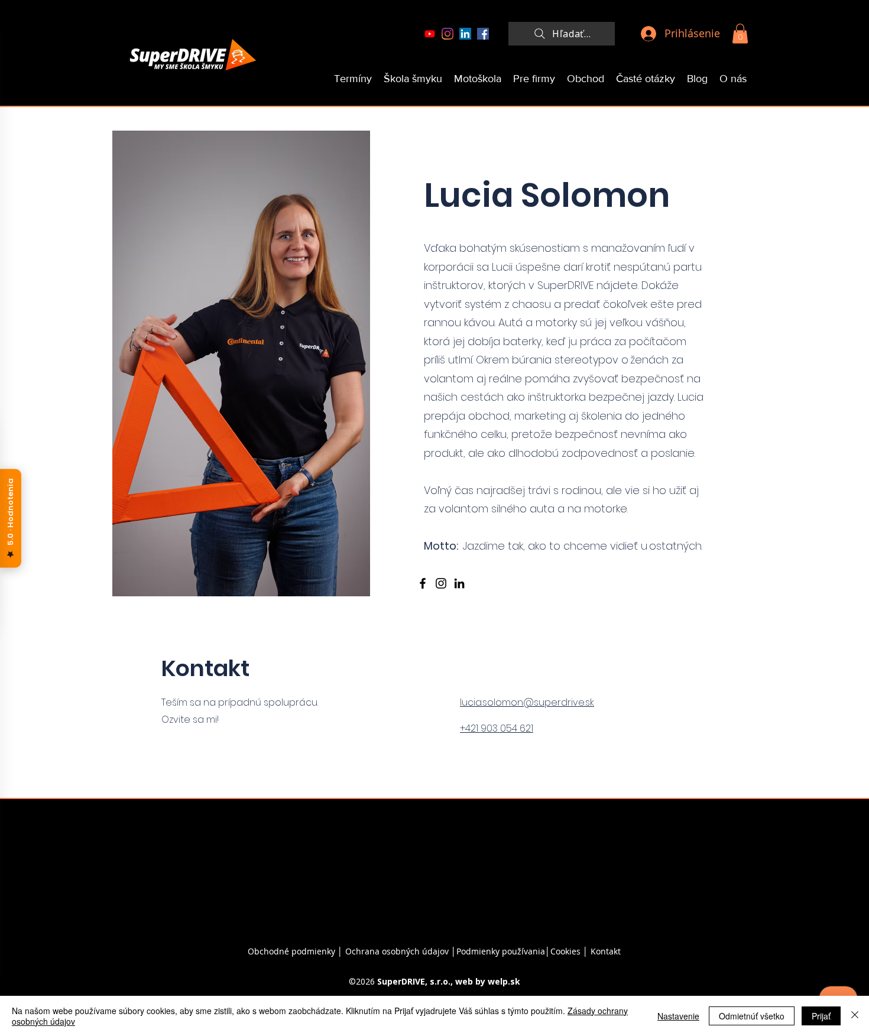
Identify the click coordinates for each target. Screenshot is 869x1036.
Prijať (821, 1016)
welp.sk (504, 981)
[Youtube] (430, 34)
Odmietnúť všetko (751, 1016)
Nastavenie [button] (678, 1016)
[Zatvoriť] (855, 1016)
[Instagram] (447, 34)
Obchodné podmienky (291, 951)
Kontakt (606, 951)
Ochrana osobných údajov (397, 951)
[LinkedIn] (465, 34)
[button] (740, 33)
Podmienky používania (500, 951)
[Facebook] (483, 34)
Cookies (566, 951)
